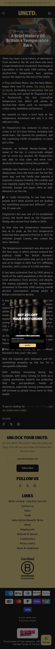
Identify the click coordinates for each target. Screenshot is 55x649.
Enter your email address (17, 338)
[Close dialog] (44, 301)
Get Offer (27, 345)
